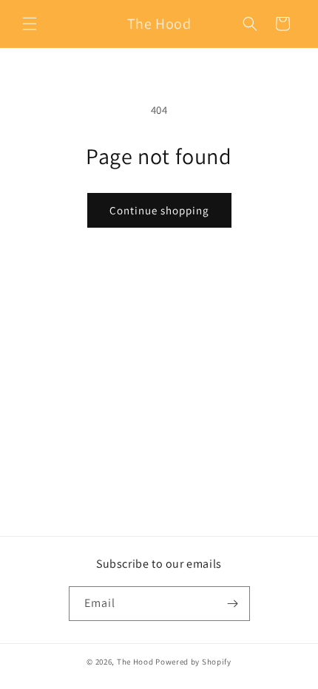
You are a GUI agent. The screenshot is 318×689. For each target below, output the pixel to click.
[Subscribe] (233, 603)
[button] (29, 23)
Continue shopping (159, 210)
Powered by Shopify (193, 661)
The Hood (135, 661)
